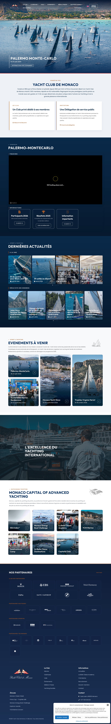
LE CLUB (25, 4)
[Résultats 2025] (43, 212)
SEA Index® (15, 528)
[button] (108, 705)
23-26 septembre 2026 (50, 402)
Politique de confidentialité (82, 721)
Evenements (51, 4)
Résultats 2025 (43, 216)
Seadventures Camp (16, 550)
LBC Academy (27, 8)
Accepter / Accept (62, 717)
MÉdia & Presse (62, 4)
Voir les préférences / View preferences (96, 717)
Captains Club (64, 551)
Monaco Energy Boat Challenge (41, 526)
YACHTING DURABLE (76, 4)
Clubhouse (34, 4)
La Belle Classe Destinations (40, 550)
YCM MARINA (78, 8)
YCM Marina (88, 528)
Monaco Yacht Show (51, 400)
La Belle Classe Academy (65, 526)
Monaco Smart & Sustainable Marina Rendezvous (19, 397)
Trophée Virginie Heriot (85, 400)
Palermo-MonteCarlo (20, 371)
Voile (42, 4)
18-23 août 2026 (16, 374)
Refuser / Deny (76, 717)
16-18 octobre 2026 (81, 402)
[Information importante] (67, 212)
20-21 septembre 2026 (18, 402)
